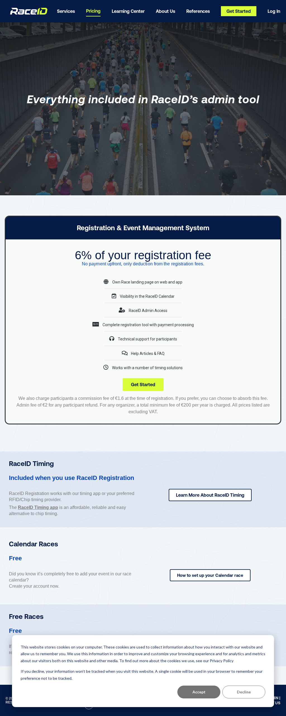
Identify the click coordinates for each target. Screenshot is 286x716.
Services (66, 11)
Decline (244, 691)
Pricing (93, 10)
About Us (165, 11)
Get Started (239, 11)
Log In (274, 11)
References (198, 11)
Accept (199, 691)
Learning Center (128, 11)
